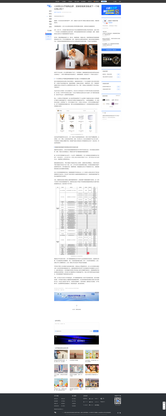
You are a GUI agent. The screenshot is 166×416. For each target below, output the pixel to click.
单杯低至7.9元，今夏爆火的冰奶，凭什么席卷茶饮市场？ (60, 389)
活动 (50, 26)
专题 (50, 24)
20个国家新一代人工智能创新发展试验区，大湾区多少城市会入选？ (111, 44)
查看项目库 (118, 95)
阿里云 (66, 412)
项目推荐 (56, 401)
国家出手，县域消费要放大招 (91, 388)
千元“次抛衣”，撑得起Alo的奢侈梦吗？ (60, 375)
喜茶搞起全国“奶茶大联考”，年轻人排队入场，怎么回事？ (60, 361)
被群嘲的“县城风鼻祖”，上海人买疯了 (76, 389)
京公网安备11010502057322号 (101, 414)
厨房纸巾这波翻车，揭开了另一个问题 (76, 375)
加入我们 (63, 405)
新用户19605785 (57, 12)
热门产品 (74, 401)
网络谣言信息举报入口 (58, 409)
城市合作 (56, 398)
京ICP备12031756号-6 (85, 414)
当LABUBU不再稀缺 (74, 360)
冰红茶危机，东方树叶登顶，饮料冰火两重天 (91, 361)
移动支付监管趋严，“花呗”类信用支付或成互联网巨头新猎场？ (111, 39)
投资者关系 (56, 405)
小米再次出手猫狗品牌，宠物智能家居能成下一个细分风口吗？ (111, 34)
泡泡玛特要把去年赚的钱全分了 (91, 374)
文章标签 (74, 403)
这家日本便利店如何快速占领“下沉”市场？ (111, 115)
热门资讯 (74, 398)
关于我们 (63, 401)
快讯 (50, 13)
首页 (50, 11)
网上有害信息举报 (108, 412)
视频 (50, 21)
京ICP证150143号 (92, 414)
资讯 (50, 16)
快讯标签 (74, 405)
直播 (50, 19)
